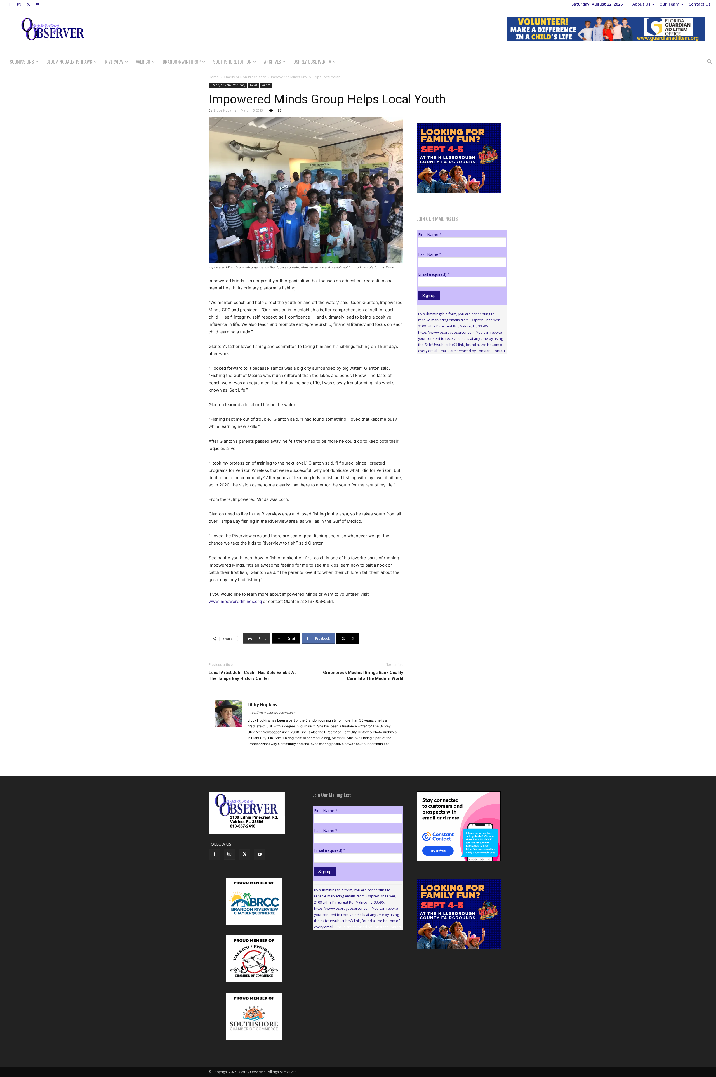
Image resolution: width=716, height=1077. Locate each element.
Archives (272, 61)
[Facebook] (10, 4)
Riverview (114, 61)
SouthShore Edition (232, 61)
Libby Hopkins (225, 110)
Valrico (143, 61)
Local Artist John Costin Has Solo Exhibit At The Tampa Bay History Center (252, 675)
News (253, 85)
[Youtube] (37, 4)
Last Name (430, 254)
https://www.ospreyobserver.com (272, 713)
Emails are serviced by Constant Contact (472, 350)
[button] (709, 62)
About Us (641, 4)
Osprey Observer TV (312, 61)
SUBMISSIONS (22, 61)
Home (213, 77)
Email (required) (434, 274)
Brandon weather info (459, 410)
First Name (430, 234)
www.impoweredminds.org (235, 601)
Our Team (669, 4)
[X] (28, 4)
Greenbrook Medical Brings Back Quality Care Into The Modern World (363, 675)
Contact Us (699, 4)
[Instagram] (19, 4)
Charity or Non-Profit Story (245, 77)
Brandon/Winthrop (182, 61)
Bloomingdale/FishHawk (69, 61)
